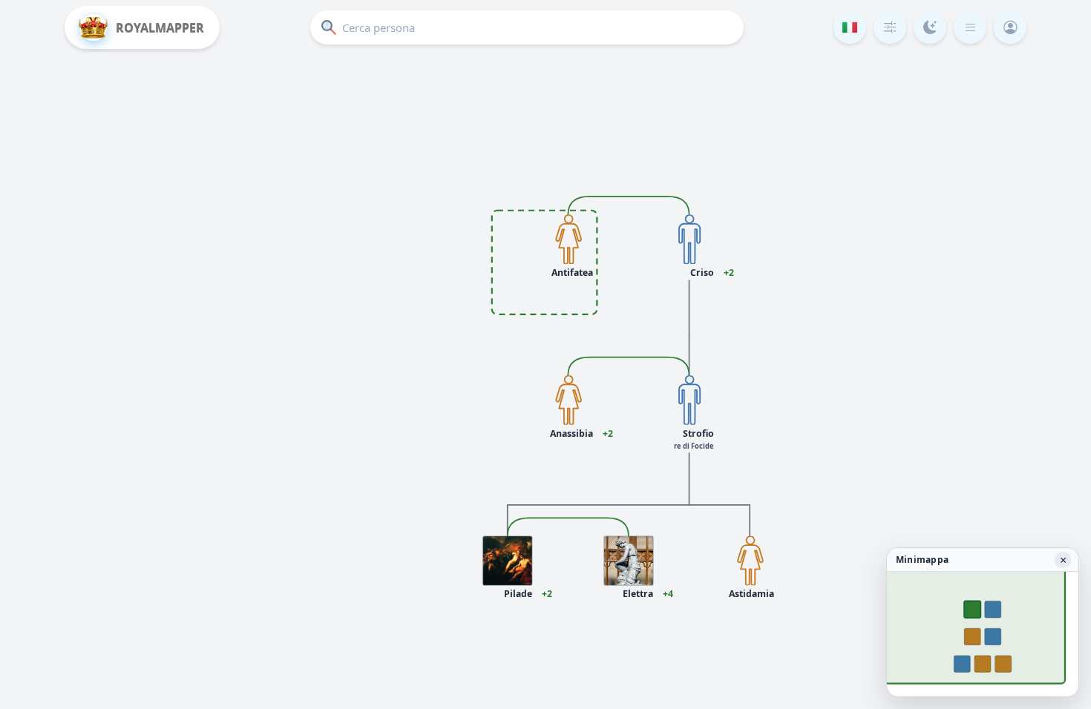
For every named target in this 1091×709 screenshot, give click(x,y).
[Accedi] (1010, 27)
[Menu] (970, 27)
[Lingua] (849, 27)
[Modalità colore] (930, 27)
